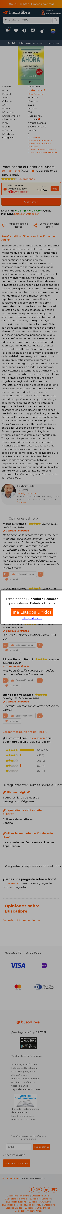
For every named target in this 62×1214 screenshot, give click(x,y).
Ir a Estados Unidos (32, 612)
